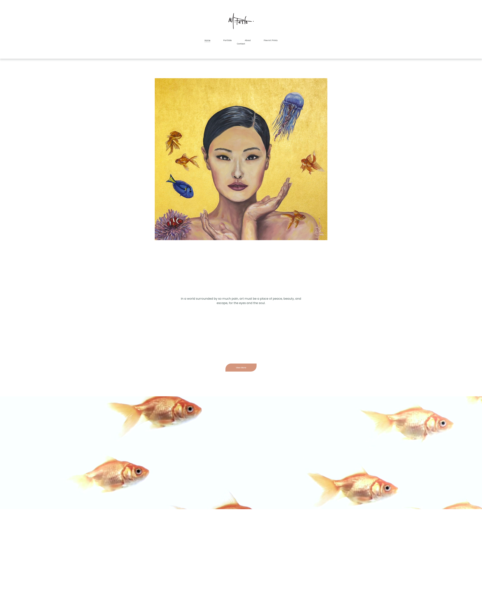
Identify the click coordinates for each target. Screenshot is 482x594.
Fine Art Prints (271, 40)
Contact (241, 43)
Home (207, 40)
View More (241, 367)
